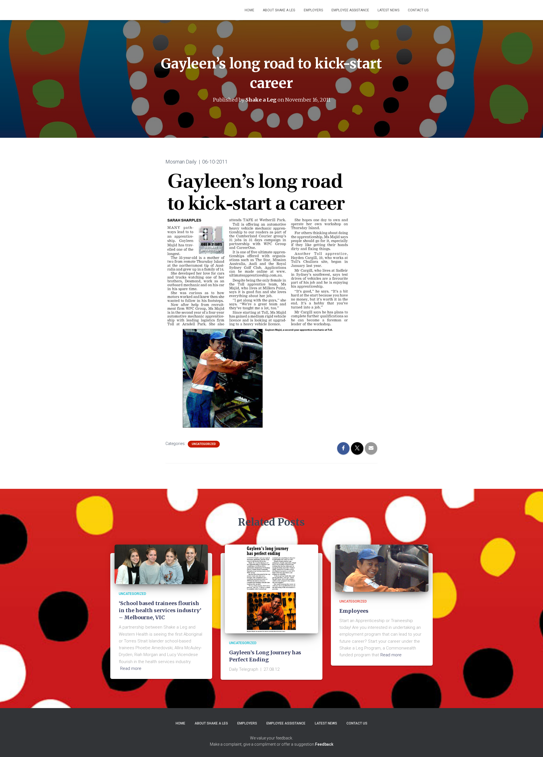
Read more (130, 668)
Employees (354, 611)
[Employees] (381, 567)
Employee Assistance (350, 10)
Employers (313, 10)
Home (249, 10)
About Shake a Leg (279, 10)
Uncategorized (204, 444)
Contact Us (418, 10)
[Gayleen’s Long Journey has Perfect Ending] (271, 588)
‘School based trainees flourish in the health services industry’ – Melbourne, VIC (160, 610)
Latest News (388, 10)
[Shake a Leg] (148, 10)
